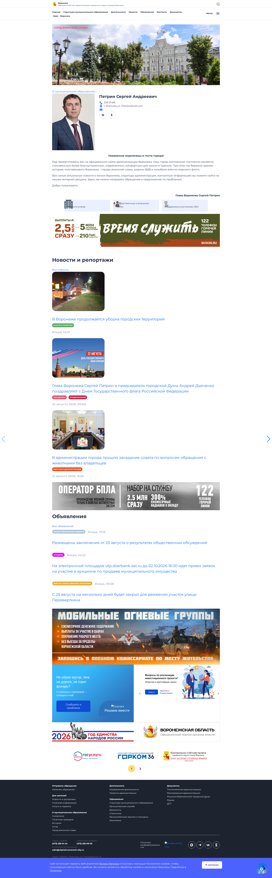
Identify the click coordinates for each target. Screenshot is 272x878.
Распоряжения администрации (183, 793)
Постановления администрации (184, 789)
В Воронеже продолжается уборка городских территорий (108, 319)
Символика (58, 816)
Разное (170, 800)
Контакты (162, 12)
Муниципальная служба (122, 806)
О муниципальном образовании (73, 91)
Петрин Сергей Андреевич (128, 96)
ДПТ (169, 803)
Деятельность (118, 12)
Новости (133, 12)
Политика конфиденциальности (150, 845)
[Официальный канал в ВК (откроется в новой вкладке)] (208, 844)
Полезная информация (64, 803)
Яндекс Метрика (109, 863)
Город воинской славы (64, 830)
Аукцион (58, 555)
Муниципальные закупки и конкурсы (129, 817)
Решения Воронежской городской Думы (188, 796)
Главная (56, 12)
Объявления (147, 12)
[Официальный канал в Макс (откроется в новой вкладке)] (191, 844)
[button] (269, 439)
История (56, 823)
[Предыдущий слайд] (139, 693)
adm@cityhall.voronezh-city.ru (68, 850)
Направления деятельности (124, 789)
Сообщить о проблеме (73, 706)
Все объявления (63, 526)
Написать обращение (63, 789)
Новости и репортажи (64, 799)
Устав (55, 826)
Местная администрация (67, 469)
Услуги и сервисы (61, 806)
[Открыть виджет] (262, 868)
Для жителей (59, 795)
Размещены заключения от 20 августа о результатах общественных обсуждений (129, 542)
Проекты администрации (123, 793)
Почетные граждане (62, 819)
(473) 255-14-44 (60, 843)
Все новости (60, 269)
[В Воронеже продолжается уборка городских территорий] (78, 291)
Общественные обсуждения (69, 532)
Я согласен (212, 865)
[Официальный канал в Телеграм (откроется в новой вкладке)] (199, 844)
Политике (55, 870)
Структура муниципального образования (85, 12)
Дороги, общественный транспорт (72, 583)
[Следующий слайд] (218, 693)
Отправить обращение (64, 786)
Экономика (115, 820)
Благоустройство (63, 325)
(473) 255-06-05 (84, 843)
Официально (116, 799)
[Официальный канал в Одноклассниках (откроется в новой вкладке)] (216, 844)
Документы (176, 12)
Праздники (59, 397)
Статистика (115, 813)
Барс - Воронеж (61, 16)
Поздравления (78, 397)
